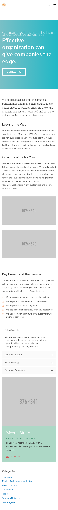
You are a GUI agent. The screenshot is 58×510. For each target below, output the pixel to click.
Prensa (5, 494)
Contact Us (14, 71)
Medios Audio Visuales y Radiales (17, 481)
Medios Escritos (9, 485)
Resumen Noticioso (11, 498)
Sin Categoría (8, 502)
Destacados (7, 477)
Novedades (7, 490)
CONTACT (17, 456)
